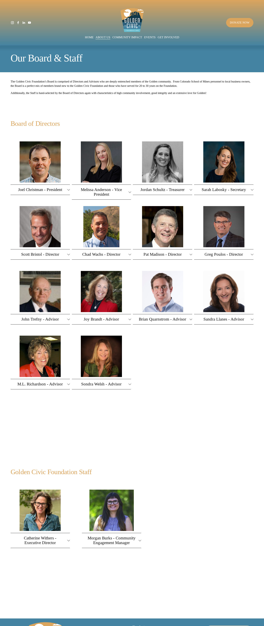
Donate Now (239, 22)
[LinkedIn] (24, 22)
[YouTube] (29, 22)
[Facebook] (18, 22)
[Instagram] (12, 22)
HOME (89, 37)
